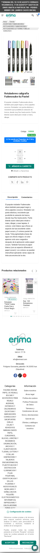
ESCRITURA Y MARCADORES (13, 24)
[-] (15, 151)
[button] (20, 56)
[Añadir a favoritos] (17, 282)
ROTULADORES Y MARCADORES (15, 26)
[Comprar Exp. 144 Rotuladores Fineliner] (34, 311)
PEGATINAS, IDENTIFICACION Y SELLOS (10, 478)
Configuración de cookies (14, 383)
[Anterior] (8, 57)
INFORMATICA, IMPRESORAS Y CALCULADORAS (10, 502)
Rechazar (28, 543)
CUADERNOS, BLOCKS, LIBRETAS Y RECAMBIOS (10, 438)
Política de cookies (30, 548)
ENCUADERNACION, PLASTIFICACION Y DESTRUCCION (10, 465)
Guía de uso (30, 419)
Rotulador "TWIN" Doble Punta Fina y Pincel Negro (9, 306)
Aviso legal (30, 394)
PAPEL (10, 433)
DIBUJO (10, 422)
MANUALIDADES (10, 430)
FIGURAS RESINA (10, 390)
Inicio (5, 22)
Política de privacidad (16, 548)
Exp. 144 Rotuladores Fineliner (28, 304)
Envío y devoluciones (30, 415)
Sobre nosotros (30, 391)
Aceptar (10, 543)
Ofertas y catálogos (30, 422)
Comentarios (26, 197)
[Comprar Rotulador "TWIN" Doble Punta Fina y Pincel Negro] (15, 313)
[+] (25, 151)
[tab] (8, 81)
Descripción (13, 197)
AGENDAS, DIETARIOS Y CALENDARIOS (10, 406)
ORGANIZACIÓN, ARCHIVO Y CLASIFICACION (10, 446)
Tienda (11, 22)
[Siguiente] (32, 57)
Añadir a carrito (21, 166)
